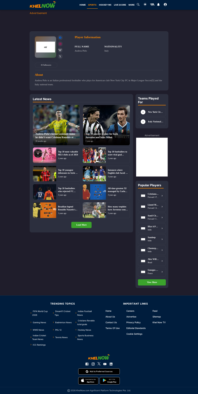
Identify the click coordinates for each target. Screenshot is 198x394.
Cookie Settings (134, 334)
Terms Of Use (112, 328)
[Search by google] (138, 5)
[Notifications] (158, 5)
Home (108, 311)
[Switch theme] (145, 4)
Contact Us (111, 322)
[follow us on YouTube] (105, 364)
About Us (110, 316)
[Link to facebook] (60, 37)
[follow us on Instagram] (93, 364)
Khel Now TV (159, 322)
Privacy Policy (133, 322)
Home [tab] (83, 5)
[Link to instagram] (60, 43)
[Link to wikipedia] (60, 50)
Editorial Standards (136, 328)
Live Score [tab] (120, 5)
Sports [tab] (92, 5)
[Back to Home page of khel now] (43, 5)
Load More (81, 225)
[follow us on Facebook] (87, 364)
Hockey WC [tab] (105, 5)
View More (152, 282)
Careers (130, 311)
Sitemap (157, 316)
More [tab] (132, 5)
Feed (155, 311)
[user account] (165, 5)
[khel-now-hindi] (152, 5)
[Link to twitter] (60, 56)
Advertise (131, 316)
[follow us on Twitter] (99, 364)
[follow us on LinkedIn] (111, 364)
